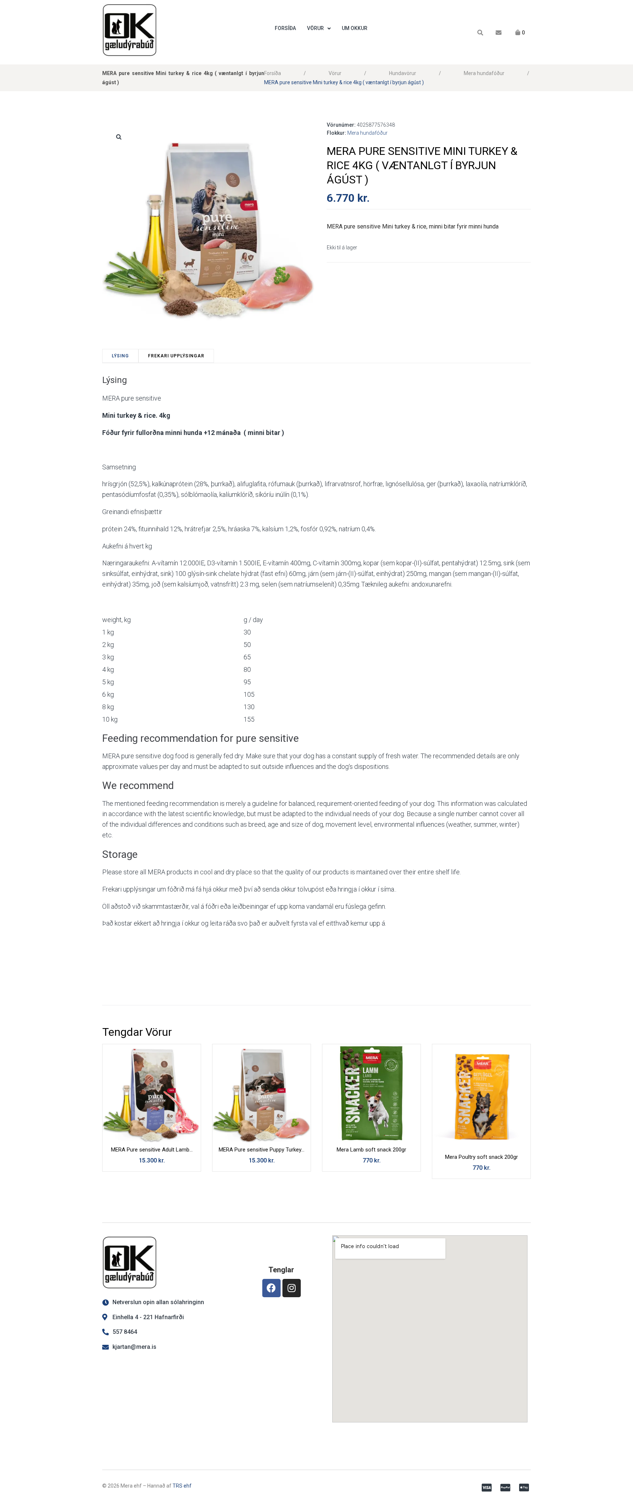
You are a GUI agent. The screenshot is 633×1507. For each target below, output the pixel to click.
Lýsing (120, 355)
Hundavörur (402, 73)
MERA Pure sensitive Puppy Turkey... (261, 1149)
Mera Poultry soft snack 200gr (481, 1157)
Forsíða (272, 73)
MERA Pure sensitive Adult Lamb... (152, 1149)
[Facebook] (271, 1288)
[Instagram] (291, 1288)
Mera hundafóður (484, 73)
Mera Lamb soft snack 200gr (371, 1149)
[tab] (120, 356)
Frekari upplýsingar (176, 355)
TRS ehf (182, 1486)
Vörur (335, 73)
